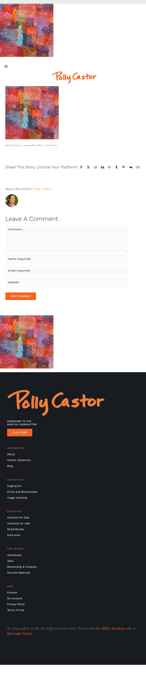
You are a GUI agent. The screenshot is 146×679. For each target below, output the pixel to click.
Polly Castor (15, 145)
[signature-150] (74, 73)
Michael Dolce (20, 633)
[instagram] (73, 646)
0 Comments (50, 145)
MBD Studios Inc (116, 628)
